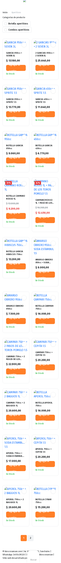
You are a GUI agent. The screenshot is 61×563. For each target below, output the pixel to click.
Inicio (5, 12)
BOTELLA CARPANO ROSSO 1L (15, 197)
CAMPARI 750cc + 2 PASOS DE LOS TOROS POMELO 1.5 (15, 359)
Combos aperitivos (18, 29)
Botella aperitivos (18, 23)
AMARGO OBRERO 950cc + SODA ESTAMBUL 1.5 (44, 262)
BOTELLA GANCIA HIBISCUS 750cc (14, 253)
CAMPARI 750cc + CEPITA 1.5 (44, 353)
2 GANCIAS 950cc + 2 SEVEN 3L (44, 54)
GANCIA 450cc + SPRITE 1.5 (43, 100)
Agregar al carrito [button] (14, 68)
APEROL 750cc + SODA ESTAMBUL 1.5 (14, 456)
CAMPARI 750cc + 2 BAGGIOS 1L (15, 404)
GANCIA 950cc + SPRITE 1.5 (14, 100)
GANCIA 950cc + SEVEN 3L (14, 54)
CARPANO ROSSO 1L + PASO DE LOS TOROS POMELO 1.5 (44, 203)
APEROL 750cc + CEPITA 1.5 (43, 450)
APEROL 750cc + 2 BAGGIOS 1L (15, 501)
